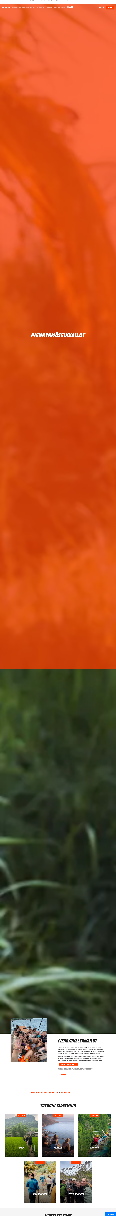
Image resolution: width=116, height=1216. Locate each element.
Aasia (33, 1092)
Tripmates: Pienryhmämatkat (55, 7)
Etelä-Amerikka (65, 1092)
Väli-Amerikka (53, 1092)
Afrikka (38, 1092)
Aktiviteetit (40, 7)
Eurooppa (44, 1092)
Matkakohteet (16, 7)
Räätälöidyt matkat (28, 7)
